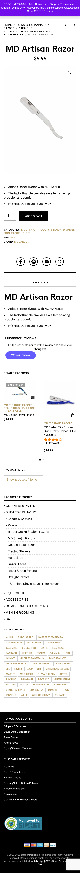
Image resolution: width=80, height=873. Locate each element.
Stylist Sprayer (15, 690)
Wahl (24, 695)
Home (8, 24)
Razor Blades (17, 564)
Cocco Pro (29, 648)
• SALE (9, 619)
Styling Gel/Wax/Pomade (18, 748)
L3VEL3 (18, 669)
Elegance (58, 648)
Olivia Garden (46, 674)
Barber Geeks (14, 642)
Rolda (24, 684)
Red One (11, 684)
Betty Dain (34, 642)
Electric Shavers (19, 551)
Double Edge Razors (22, 544)
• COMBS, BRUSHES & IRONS (26, 606)
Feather (27, 653)
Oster (63, 674)
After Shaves (11, 742)
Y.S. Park (60, 695)
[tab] (40, 283)
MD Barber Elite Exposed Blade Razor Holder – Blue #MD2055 (60, 431)
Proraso (44, 679)
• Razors (11, 525)
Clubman (11, 648)
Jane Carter (63, 663)
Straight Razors (18, 577)
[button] (69, 72)
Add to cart (33, 216)
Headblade (15, 557)
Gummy (10, 658)
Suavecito (36, 690)
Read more (32, 397)
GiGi (67, 653)
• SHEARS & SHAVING (30, 24)
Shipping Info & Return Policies (21, 783)
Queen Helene (62, 679)
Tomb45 (52, 690)
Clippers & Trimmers (15, 726)
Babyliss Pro (26, 637)
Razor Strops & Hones (23, 570)
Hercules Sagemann (32, 658)
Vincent (11, 695)
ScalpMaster (41, 684)
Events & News (12, 777)
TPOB (65, 690)
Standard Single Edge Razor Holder (19, 409)
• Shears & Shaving (19, 518)
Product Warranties (14, 788)
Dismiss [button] (48, 11)
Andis (9, 637)
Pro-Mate (27, 679)
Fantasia (11, 653)
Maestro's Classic (57, 669)
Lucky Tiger (34, 669)
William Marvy (41, 695)
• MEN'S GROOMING (19, 612)
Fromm (41, 653)
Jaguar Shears (41, 663)
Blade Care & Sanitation (17, 732)
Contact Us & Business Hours (20, 799)
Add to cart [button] (72, 415)
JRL (8, 669)
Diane (44, 648)
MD (12, 237)
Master (10, 674)
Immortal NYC (57, 658)
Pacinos (11, 679)
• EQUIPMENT (14, 593)
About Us (9, 766)
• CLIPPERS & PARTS (19, 505)
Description (40, 282)
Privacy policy (12, 794)
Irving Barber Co (16, 663)
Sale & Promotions (14, 772)
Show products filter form (24, 479)
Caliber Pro (53, 642)
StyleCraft (61, 684)
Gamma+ (55, 653)
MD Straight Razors (35, 229)
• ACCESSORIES (16, 599)
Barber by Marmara (50, 637)
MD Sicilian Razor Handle (19, 414)
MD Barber (21, 241)
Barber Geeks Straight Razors (28, 531)
